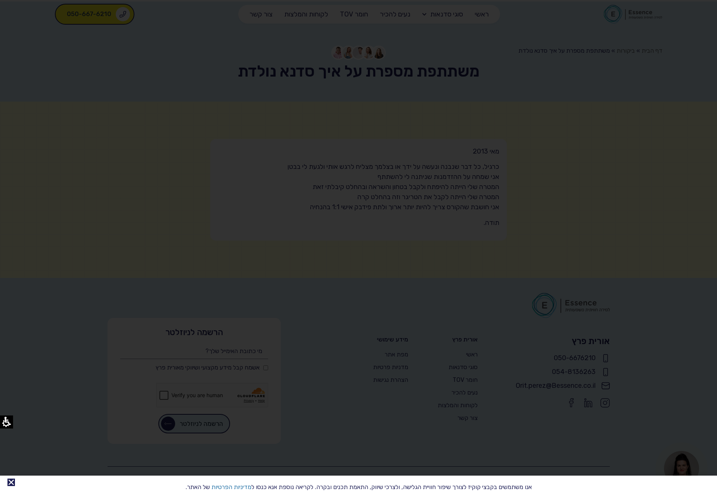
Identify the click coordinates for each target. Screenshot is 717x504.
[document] (358, 252)
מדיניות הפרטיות (231, 487)
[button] (11, 482)
